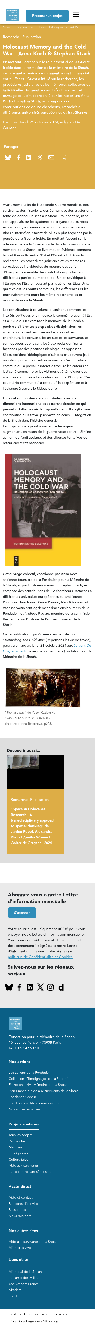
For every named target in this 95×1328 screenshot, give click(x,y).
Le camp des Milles (23, 1277)
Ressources (17, 1209)
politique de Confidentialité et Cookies (40, 957)
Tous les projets (20, 1135)
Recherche (17, 1141)
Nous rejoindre (20, 1215)
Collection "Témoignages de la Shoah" (38, 1078)
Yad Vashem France (24, 1284)
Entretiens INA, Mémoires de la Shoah (38, 1084)
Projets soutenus (24, 1124)
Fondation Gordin (22, 1097)
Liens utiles (18, 1260)
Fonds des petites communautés (34, 1103)
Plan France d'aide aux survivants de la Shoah (44, 1090)
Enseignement (20, 1153)
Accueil (6, 27)
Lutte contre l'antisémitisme (30, 1171)
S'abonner (22, 913)
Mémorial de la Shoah (25, 1271)
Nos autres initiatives (24, 1109)
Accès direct (20, 1187)
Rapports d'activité (23, 1203)
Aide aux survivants (23, 1165)
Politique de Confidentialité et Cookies (37, 1314)
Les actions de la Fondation (30, 1072)
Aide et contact (21, 1197)
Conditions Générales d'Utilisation (34, 1321)
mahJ (13, 1296)
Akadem (15, 1290)
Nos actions (19, 1062)
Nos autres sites (23, 1231)
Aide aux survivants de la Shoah (33, 1241)
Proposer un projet (47, 16)
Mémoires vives (20, 1247)
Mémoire (15, 1147)
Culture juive (18, 1159)
